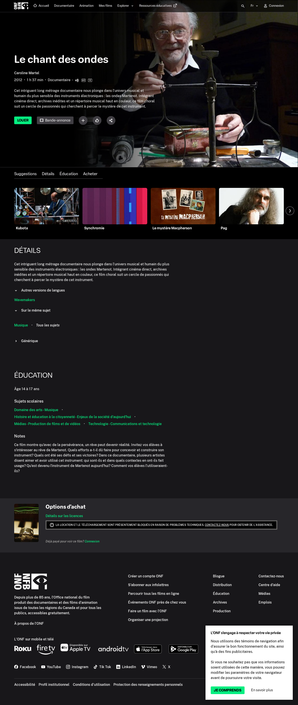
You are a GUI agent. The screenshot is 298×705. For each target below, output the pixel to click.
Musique (21, 325)
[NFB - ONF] (21, 6)
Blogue (218, 576)
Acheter (90, 174)
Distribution (222, 585)
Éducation (69, 174)
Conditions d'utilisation (91, 685)
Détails (48, 174)
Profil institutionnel (54, 685)
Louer (23, 120)
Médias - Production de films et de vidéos (47, 424)
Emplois (265, 602)
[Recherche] (242, 6)
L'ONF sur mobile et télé (34, 639)
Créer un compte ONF (145, 576)
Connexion (92, 541)
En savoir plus (262, 690)
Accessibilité (24, 685)
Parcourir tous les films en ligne (153, 594)
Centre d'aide (269, 585)
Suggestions (25, 174)
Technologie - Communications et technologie (125, 424)
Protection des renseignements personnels (148, 685)
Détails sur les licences (64, 516)
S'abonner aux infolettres (148, 585)
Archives (220, 602)
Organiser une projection (148, 620)
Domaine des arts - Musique (36, 410)
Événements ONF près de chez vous (157, 602)
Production (222, 611)
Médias (264, 594)
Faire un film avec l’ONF (147, 611)
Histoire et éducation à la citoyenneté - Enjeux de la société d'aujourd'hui (72, 417)
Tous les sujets (48, 325)
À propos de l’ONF (29, 623)
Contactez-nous (217, 525)
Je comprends (227, 690)
